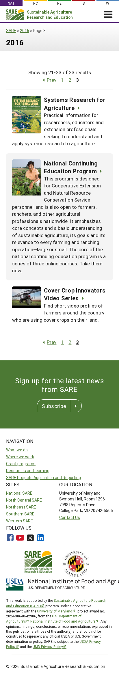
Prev (51, 80)
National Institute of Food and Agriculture (62, 621)
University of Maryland (54, 611)
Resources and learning (27, 470)
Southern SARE (20, 514)
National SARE (19, 493)
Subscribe (54, 406)
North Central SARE (24, 500)
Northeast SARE (21, 507)
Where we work (20, 456)
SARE (11, 30)
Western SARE (19, 521)
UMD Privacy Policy (48, 646)
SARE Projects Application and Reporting (43, 477)
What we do (17, 449)
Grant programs (21, 463)
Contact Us (69, 517)
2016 (24, 30)
